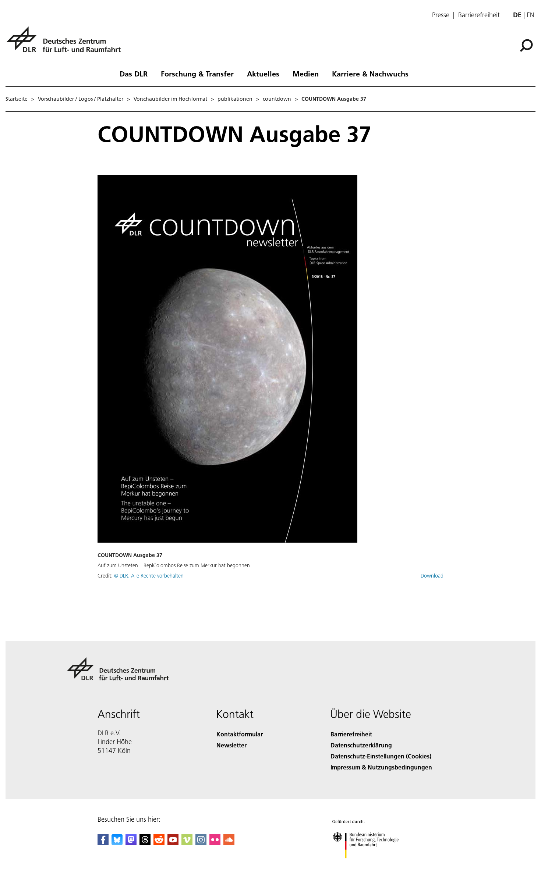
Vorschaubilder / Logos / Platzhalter (80, 98)
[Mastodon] (131, 843)
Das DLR (134, 73)
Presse (440, 15)
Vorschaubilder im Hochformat (170, 98)
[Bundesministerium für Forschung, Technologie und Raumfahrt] (373, 865)
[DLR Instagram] (200, 843)
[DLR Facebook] (103, 843)
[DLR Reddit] (159, 843)
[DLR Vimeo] (186, 843)
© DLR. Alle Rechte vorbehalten (149, 575)
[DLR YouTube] (172, 843)
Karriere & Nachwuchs (370, 73)
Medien (306, 73)
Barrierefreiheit (479, 15)
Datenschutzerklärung (361, 745)
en (530, 15)
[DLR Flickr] (214, 843)
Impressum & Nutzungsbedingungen (381, 767)
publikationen (235, 98)
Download (432, 575)
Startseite (17, 98)
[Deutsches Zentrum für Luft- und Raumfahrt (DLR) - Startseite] (67, 43)
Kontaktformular (239, 734)
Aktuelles (263, 73)
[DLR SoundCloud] (228, 843)
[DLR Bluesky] (117, 843)
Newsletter (231, 745)
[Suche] (527, 44)
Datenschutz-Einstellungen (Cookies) (380, 756)
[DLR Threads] (145, 843)
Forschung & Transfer (197, 73)
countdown (277, 98)
